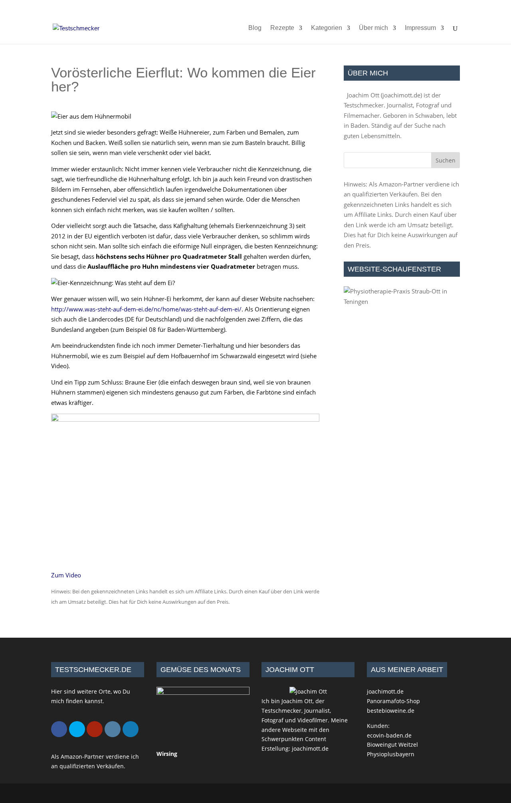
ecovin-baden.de (389, 735)
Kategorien (326, 28)
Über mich (373, 28)
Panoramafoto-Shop (393, 701)
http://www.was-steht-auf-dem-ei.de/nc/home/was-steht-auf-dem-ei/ (146, 309)
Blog (254, 28)
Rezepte (282, 28)
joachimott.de (401, 95)
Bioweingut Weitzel (392, 744)
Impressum (420, 28)
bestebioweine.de (390, 710)
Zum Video (66, 575)
